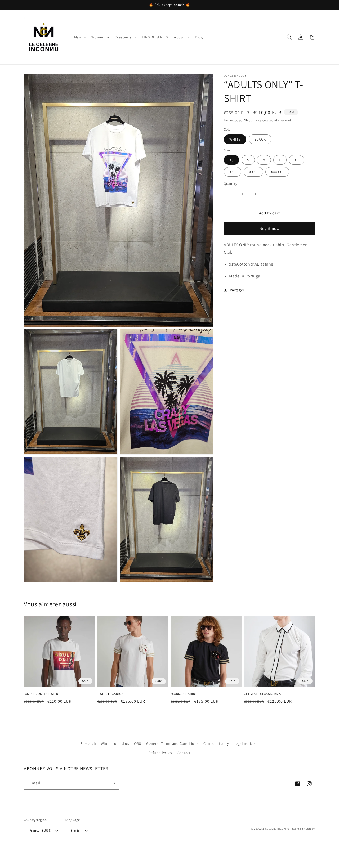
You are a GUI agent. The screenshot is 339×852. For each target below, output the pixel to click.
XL (296, 160)
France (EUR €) (40, 830)
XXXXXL (277, 171)
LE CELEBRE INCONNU (275, 829)
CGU (137, 743)
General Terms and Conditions (172, 743)
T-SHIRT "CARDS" (110, 694)
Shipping (251, 120)
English (76, 830)
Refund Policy (160, 752)
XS (231, 160)
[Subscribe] (113, 783)
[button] (79, 37)
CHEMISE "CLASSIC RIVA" (263, 694)
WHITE (235, 139)
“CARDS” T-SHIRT (184, 694)
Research (88, 743)
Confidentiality (216, 743)
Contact (183, 752)
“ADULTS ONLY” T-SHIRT (42, 694)
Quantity (230, 183)
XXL (232, 171)
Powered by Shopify (302, 829)
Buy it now (270, 228)
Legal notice (244, 743)
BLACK (260, 139)
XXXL (253, 171)
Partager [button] (237, 290)
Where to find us (115, 743)
